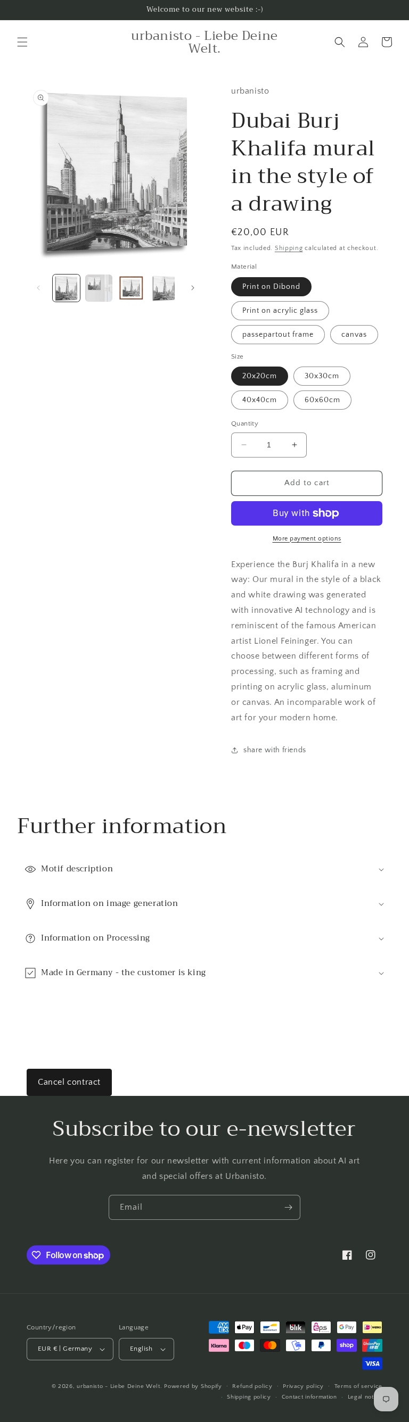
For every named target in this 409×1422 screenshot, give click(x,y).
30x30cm (322, 376)
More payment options (307, 538)
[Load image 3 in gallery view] (131, 288)
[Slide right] (192, 288)
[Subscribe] (288, 1207)
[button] (22, 42)
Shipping (289, 248)
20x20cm (259, 376)
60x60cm (322, 400)
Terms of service (358, 1386)
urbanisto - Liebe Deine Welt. (119, 1386)
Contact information (309, 1397)
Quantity (244, 423)
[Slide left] (38, 288)
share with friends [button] (274, 750)
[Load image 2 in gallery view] (98, 288)
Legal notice (365, 1397)
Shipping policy (249, 1397)
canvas (354, 334)
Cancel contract (69, 1082)
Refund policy (252, 1386)
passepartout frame (278, 334)
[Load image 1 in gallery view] (66, 288)
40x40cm (259, 400)
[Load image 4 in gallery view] (163, 288)
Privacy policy (303, 1386)
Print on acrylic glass (280, 310)
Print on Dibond (271, 286)
